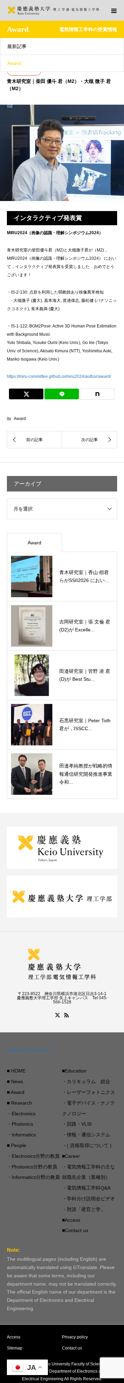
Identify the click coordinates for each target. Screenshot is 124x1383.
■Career (71, 1156)
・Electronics (21, 1113)
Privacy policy (75, 1337)
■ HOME (16, 1071)
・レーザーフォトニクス (88, 1092)
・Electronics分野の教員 (33, 1156)
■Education (74, 1071)
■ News (15, 1081)
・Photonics (20, 1124)
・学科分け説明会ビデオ (88, 1198)
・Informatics (21, 1134)
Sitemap (14, 1348)
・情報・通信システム (86, 1134)
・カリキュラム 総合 (86, 1081)
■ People (16, 1145)
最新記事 (17, 46)
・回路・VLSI (77, 1124)
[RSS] (66, 1015)
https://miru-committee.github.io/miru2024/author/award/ (59, 376)
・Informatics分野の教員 (33, 1177)
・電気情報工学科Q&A (86, 1188)
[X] (57, 1015)
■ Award (15, 1092)
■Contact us (75, 1230)
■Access (71, 1220)
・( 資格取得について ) (87, 1145)
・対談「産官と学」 (83, 1209)
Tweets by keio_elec (29, 1050)
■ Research (19, 1103)
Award (14, 63)
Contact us (72, 1348)
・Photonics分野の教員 (32, 1167)
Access (13, 1337)
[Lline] (61, 394)
